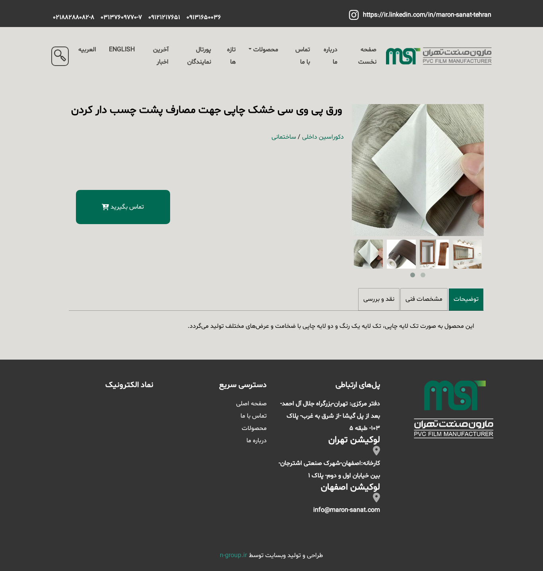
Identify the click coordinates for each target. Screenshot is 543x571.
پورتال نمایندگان (199, 55)
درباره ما (330, 55)
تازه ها (231, 55)
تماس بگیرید (127, 207)
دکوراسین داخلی (323, 137)
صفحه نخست (367, 55)
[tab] (466, 299)
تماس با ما (302, 55)
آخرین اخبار (161, 55)
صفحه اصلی (251, 403)
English (122, 49)
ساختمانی (284, 137)
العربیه (87, 49)
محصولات (265, 49)
